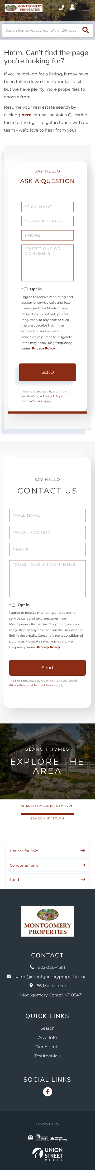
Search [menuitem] (47, 1028)
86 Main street (51, 991)
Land (14, 879)
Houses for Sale (24, 850)
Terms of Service (32, 401)
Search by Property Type (47, 806)
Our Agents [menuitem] (48, 1046)
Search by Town (47, 819)
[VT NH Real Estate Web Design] (47, 1154)
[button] (85, 30)
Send (47, 372)
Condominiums (24, 865)
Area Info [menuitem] (47, 1037)
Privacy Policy (43, 349)
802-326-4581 (62, 8)
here (26, 115)
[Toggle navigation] (86, 8)
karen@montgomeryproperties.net (51, 976)
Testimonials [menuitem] (48, 1056)
